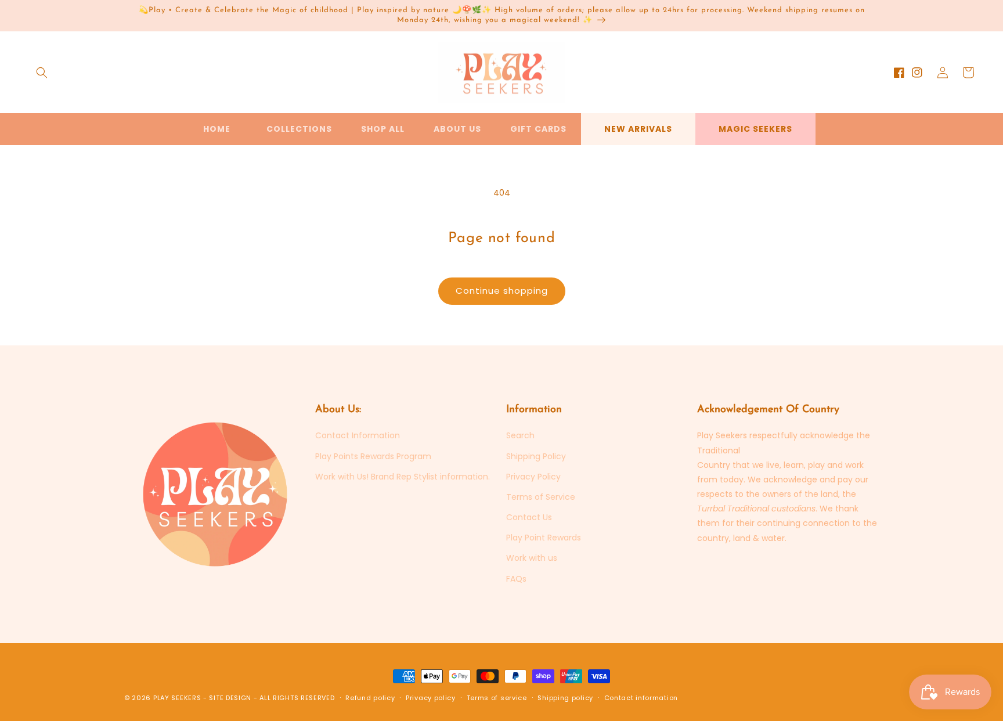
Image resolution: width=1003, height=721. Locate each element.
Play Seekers (177, 697)
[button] (42, 72)
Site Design (230, 697)
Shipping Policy (536, 456)
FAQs (516, 579)
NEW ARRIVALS (638, 129)
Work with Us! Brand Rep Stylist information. (402, 476)
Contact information (641, 697)
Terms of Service (540, 497)
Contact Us (529, 517)
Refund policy (370, 697)
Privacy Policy (533, 476)
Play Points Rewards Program (373, 456)
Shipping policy (565, 697)
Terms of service (497, 697)
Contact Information (357, 435)
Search (520, 435)
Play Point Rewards (543, 537)
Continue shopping (502, 290)
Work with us (531, 558)
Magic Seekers (755, 129)
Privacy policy (431, 697)
